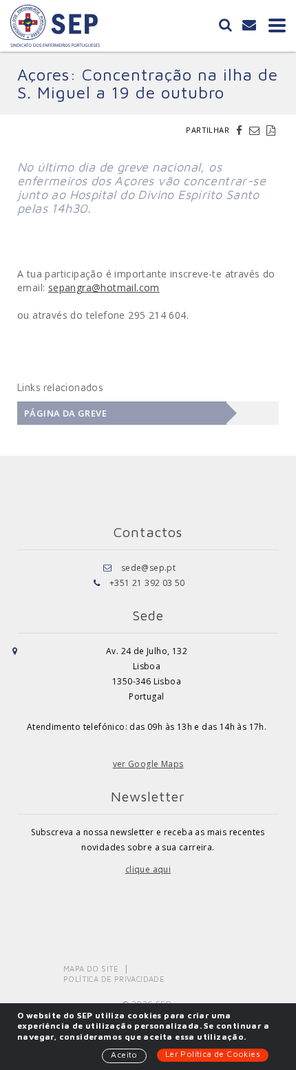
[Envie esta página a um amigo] (256, 130)
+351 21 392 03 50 (147, 583)
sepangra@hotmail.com (104, 287)
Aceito (124, 1054)
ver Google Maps (148, 764)
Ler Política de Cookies (212, 1054)
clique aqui (148, 869)
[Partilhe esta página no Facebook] (241, 130)
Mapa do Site (91, 968)
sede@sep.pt (148, 568)
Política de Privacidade (114, 978)
